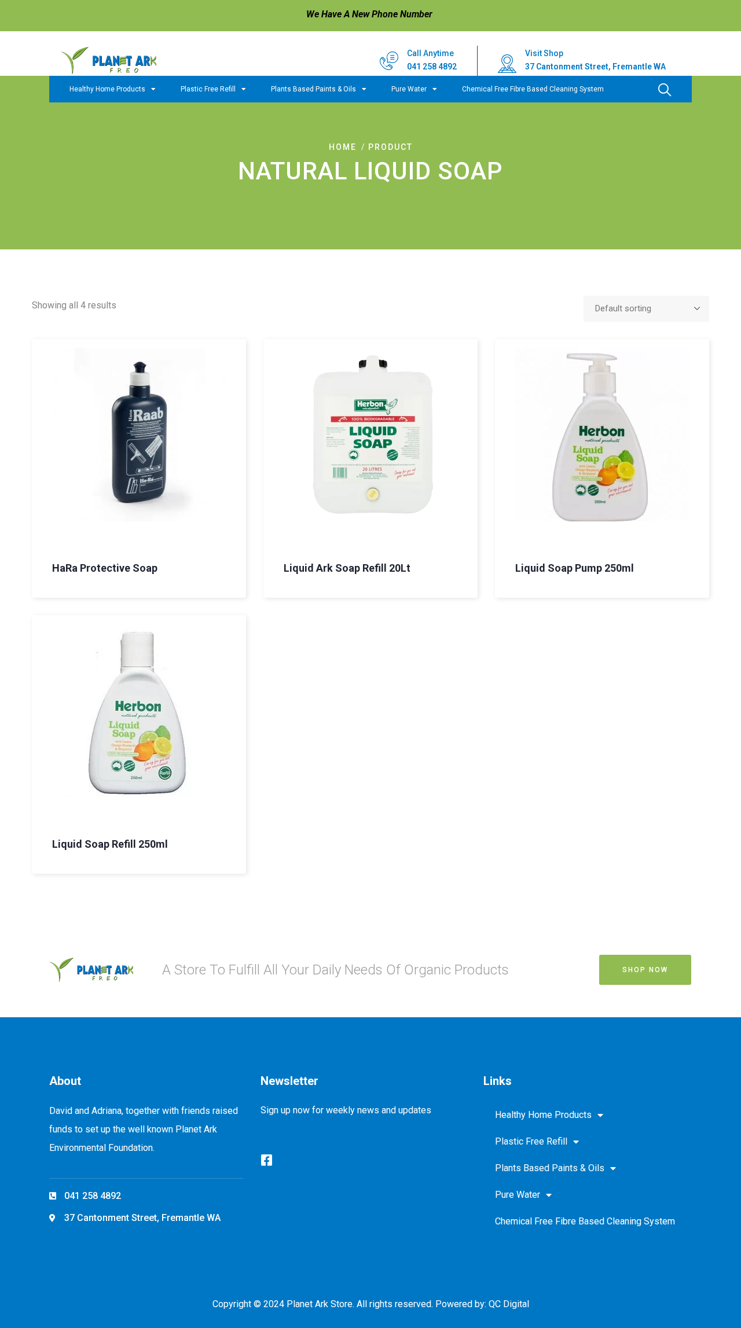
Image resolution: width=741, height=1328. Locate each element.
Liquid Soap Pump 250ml (574, 568)
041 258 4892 (432, 66)
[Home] (108, 61)
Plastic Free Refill (208, 89)
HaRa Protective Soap (104, 568)
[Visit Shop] (507, 63)
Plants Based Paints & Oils (313, 89)
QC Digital (509, 1303)
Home (343, 147)
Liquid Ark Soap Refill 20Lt (347, 568)
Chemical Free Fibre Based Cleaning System (533, 89)
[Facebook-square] (267, 1160)
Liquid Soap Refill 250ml (110, 844)
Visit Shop (544, 53)
